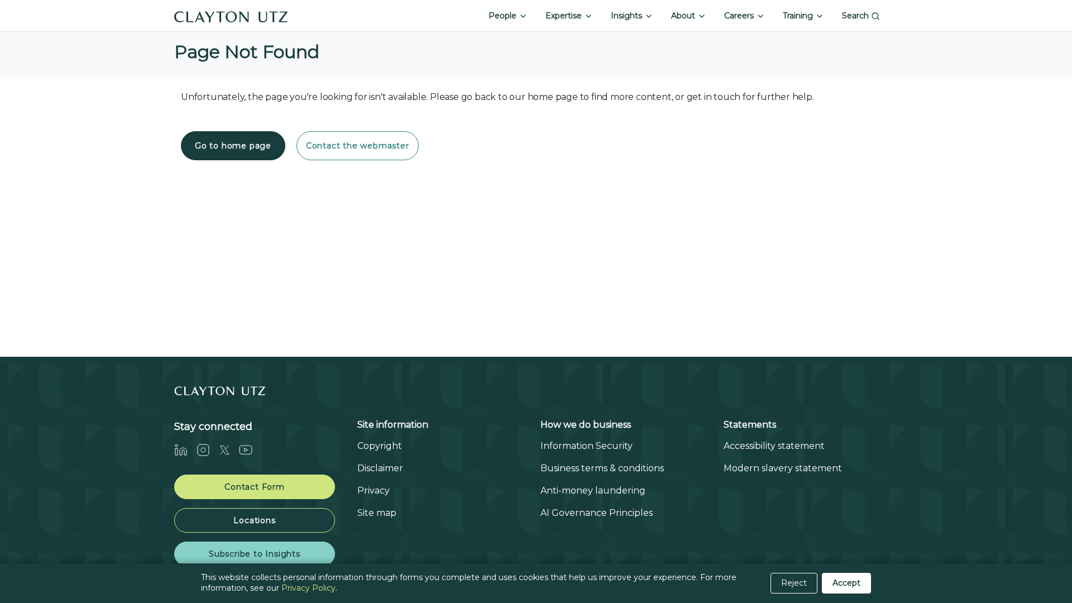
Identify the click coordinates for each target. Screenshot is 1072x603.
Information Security (586, 446)
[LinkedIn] (185, 450)
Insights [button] (627, 16)
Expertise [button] (564, 16)
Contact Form (254, 487)
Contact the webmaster (357, 146)
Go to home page (233, 146)
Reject (794, 583)
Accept (846, 583)
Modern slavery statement (783, 468)
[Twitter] (229, 450)
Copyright (379, 446)
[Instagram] (208, 450)
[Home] (231, 15)
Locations (254, 520)
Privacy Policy (308, 588)
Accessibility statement (774, 446)
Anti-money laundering (592, 490)
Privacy (373, 490)
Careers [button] (740, 16)
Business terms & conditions (602, 468)
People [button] (504, 16)
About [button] (684, 16)
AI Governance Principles (596, 513)
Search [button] (856, 16)
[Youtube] (250, 450)
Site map (376, 513)
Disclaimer (380, 468)
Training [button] (799, 16)
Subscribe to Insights (254, 554)
